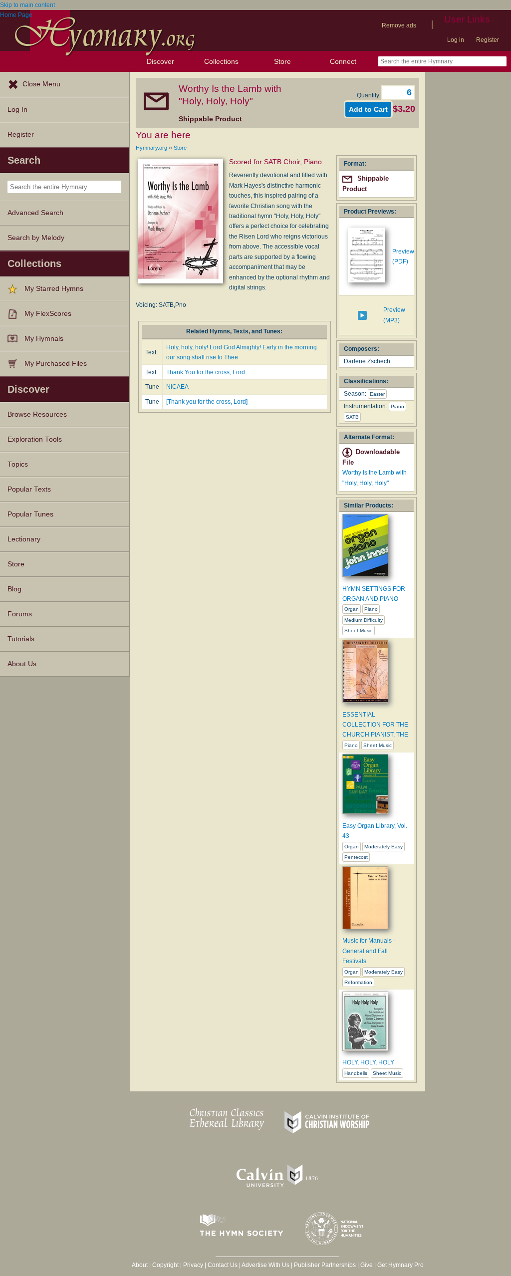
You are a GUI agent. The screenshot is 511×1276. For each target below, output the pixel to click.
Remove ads (399, 25)
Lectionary (23, 539)
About (140, 1265)
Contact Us (223, 1265)
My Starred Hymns (53, 288)
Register (487, 39)
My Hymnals (43, 338)
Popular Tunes (30, 514)
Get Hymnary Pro (400, 1265)
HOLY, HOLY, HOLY (368, 1062)
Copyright (165, 1265)
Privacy (193, 1265)
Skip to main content (27, 4)
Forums (19, 614)
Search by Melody (35, 238)
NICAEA (177, 386)
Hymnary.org (151, 148)
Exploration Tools (34, 439)
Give (366, 1265)
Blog (14, 589)
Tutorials (20, 639)
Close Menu (41, 84)
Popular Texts (29, 489)
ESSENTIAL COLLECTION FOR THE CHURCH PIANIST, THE (375, 725)
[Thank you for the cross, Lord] (207, 401)
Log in (455, 39)
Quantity (369, 95)
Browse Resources (37, 414)
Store (282, 61)
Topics (17, 464)
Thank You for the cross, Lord (205, 372)
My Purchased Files (55, 363)
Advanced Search (35, 213)
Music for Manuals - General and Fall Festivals (368, 951)
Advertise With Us (265, 1265)
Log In (17, 109)
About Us (21, 664)
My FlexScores (47, 313)
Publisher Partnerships (325, 1265)
